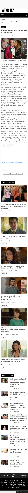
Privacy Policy (13, 475)
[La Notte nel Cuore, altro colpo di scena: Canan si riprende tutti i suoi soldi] (14, 255)
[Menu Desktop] (2, 15)
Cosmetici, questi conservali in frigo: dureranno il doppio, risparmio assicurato (18, 451)
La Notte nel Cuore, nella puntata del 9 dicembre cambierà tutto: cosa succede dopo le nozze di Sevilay (12, 298)
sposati (23, 112)
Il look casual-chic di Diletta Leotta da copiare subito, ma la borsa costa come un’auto (18, 428)
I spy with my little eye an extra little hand (13, 173)
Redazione (5, 475)
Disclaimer (23, 475)
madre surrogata (6, 93)
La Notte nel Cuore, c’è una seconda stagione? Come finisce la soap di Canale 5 (18, 462)
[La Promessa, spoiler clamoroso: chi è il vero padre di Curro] (14, 225)
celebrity (3, 27)
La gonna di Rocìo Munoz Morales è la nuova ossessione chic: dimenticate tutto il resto (18, 394)
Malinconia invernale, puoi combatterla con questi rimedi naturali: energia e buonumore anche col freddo (18, 382)
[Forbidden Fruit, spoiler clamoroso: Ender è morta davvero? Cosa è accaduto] (14, 348)
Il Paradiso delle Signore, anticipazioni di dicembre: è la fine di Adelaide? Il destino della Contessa (13, 329)
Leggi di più (4, 213)
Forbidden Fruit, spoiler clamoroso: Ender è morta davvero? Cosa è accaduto (13, 360)
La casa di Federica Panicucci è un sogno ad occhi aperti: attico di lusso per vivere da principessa (13, 206)
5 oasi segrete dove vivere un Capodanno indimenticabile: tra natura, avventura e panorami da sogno (18, 439)
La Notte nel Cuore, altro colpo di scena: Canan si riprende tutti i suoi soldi (12, 267)
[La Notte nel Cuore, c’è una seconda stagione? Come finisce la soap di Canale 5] (4, 462)
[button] (26, 15)
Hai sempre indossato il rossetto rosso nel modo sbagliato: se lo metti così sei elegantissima (18, 406)
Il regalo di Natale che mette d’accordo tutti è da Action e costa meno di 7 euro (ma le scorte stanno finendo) (18, 417)
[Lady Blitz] (7, 10)
